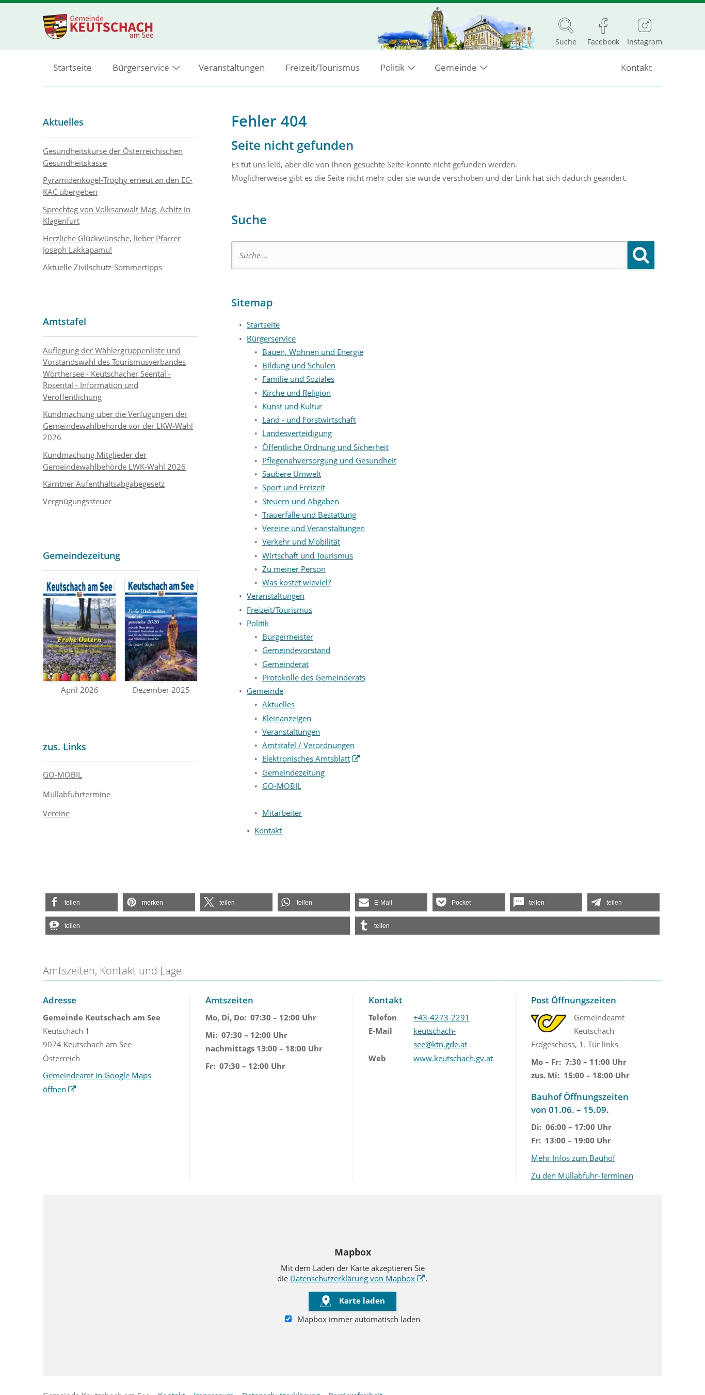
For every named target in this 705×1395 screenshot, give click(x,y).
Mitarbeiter (282, 813)
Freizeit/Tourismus (322, 67)
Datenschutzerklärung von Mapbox (357, 1278)
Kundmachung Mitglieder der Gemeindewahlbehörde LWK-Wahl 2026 (114, 461)
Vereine (56, 813)
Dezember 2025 (161, 690)
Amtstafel (64, 321)
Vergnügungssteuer (77, 501)
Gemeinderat (285, 664)
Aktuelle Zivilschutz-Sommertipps (102, 267)
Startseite (72, 67)
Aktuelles (278, 704)
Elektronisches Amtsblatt (311, 758)
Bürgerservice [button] (141, 67)
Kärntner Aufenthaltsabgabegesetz (104, 483)
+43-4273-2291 (441, 1017)
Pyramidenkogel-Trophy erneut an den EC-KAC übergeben (118, 186)
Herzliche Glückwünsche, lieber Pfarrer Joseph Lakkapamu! (112, 244)
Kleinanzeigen (286, 718)
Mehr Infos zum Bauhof (573, 1158)
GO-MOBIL (281, 786)
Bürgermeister (287, 636)
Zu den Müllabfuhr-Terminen (582, 1175)
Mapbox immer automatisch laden (357, 1319)
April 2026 (80, 690)
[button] (81, 902)
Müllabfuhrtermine (76, 794)
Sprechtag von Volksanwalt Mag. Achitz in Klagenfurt (116, 215)
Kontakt (636, 67)
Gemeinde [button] (456, 67)
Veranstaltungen (232, 67)
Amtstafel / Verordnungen (308, 745)
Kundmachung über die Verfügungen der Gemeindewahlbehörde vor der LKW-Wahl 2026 (118, 425)
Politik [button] (392, 67)
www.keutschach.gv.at (453, 1058)
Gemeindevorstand (296, 650)
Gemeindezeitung (293, 772)
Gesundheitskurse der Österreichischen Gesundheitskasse (113, 157)
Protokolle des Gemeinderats (313, 677)
